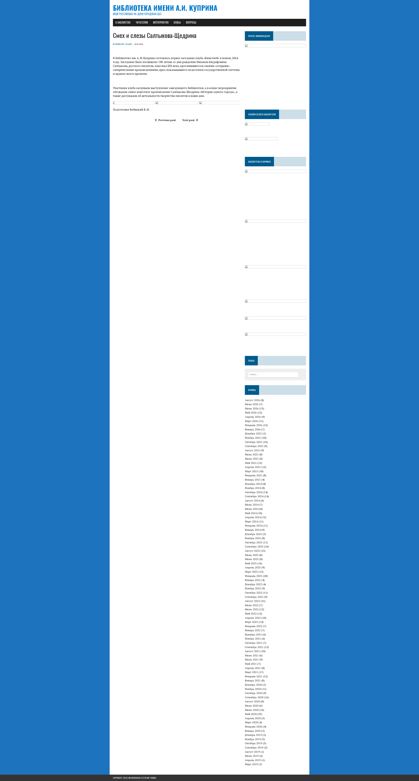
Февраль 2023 (253, 576)
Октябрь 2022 (253, 592)
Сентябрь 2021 (254, 647)
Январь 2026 (253, 429)
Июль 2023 (251, 555)
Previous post (167, 120)
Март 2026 (251, 421)
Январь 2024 (253, 530)
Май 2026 (251, 412)
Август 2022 (252, 601)
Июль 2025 (251, 454)
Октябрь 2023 (253, 542)
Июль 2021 (251, 655)
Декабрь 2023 (253, 534)
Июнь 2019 (252, 756)
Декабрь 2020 (253, 684)
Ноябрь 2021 (253, 638)
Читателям (142, 22)
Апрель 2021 (253, 668)
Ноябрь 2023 (253, 538)
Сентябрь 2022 (254, 597)
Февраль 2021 (253, 676)
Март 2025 (251, 471)
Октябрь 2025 (253, 442)
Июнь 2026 (252, 408)
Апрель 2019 (253, 760)
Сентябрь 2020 (254, 697)
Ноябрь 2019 (253, 739)
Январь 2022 (253, 630)
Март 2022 (251, 622)
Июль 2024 (251, 504)
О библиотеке (123, 22)
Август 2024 (252, 500)
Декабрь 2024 (253, 484)
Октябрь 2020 (253, 693)
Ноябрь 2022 (253, 588)
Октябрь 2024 (253, 492)
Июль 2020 (251, 705)
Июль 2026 (251, 404)
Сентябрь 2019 (254, 747)
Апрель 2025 (253, 467)
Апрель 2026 (253, 417)
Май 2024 (251, 513)
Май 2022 (251, 613)
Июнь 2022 (252, 609)
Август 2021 (252, 651)
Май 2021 (251, 664)
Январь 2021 (253, 680)
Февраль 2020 (253, 726)
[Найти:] (273, 374)
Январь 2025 (253, 479)
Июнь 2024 (252, 509)
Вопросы (191, 22)
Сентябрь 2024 (254, 496)
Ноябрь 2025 (253, 437)
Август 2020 (252, 701)
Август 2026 (252, 400)
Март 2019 (251, 764)
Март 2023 (251, 571)
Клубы (177, 22)
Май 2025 (251, 463)
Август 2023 (252, 551)
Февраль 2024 (253, 525)
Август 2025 (252, 450)
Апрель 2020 (253, 718)
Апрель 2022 (253, 618)
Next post (188, 120)
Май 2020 (251, 714)
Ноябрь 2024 (253, 488)
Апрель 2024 (253, 517)
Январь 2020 (253, 731)
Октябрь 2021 (253, 643)
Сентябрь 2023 (254, 546)
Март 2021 (251, 672)
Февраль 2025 (253, 475)
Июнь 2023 (252, 559)
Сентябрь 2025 (254, 446)
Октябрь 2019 (253, 743)
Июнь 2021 (252, 659)
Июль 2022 (251, 605)
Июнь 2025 (252, 458)
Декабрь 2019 (253, 735)
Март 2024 (251, 521)
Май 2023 (251, 563)
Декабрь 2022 (253, 584)
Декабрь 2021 (253, 634)
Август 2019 (252, 752)
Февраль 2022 (253, 626)
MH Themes (151, 777)
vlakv (128, 44)
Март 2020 (251, 722)
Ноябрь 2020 (253, 689)
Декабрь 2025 (253, 433)
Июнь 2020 (252, 710)
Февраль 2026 (253, 425)
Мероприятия (161, 22)
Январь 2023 (253, 580)
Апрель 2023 (253, 567)
